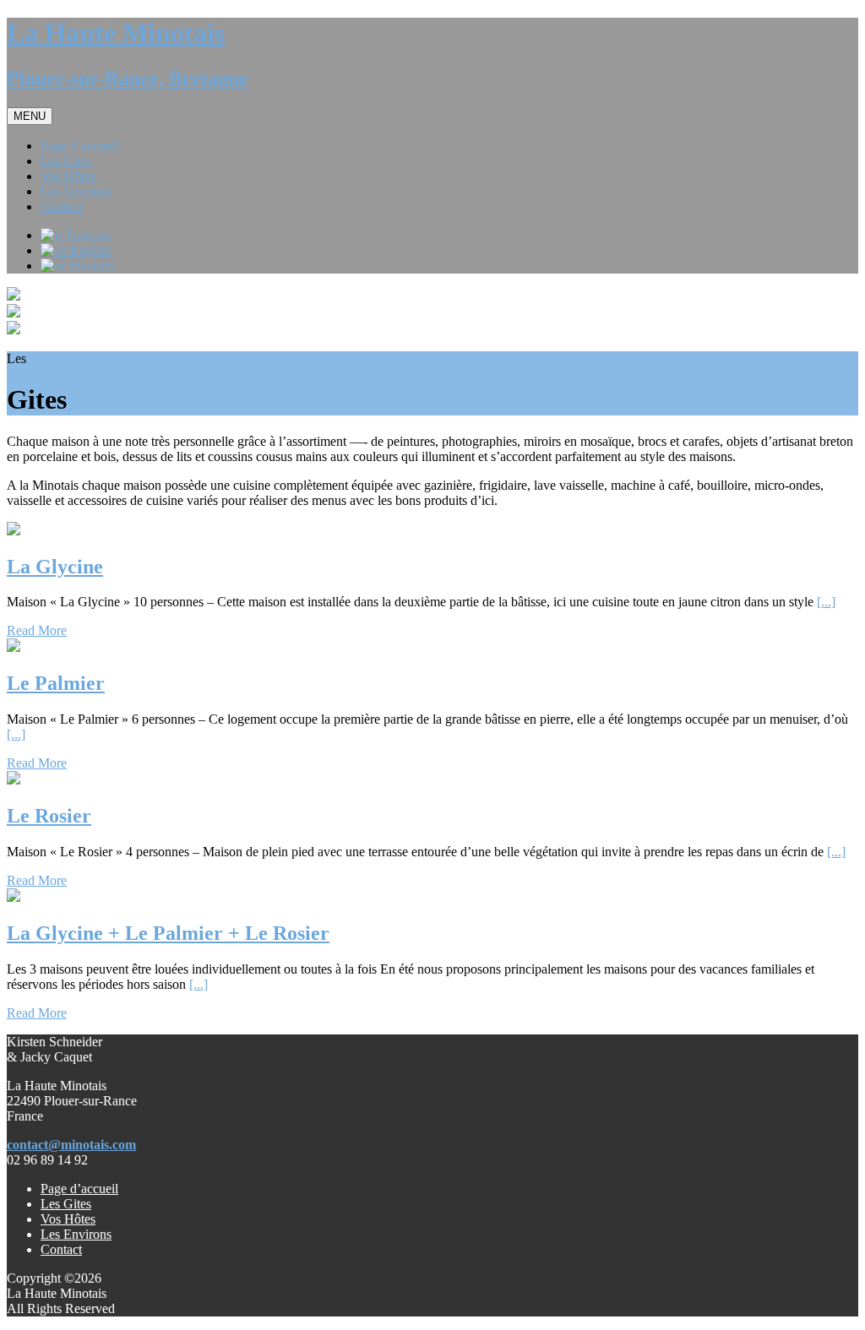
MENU (30, 116)
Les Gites (66, 1204)
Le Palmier (56, 683)
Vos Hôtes (68, 1219)
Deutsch (90, 265)
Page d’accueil (79, 1188)
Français (87, 235)
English (89, 250)
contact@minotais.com (71, 1144)
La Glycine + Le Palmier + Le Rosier (168, 933)
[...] (826, 601)
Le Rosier (49, 816)
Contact (61, 1249)
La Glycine (55, 567)
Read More (37, 630)
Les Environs (76, 1234)
